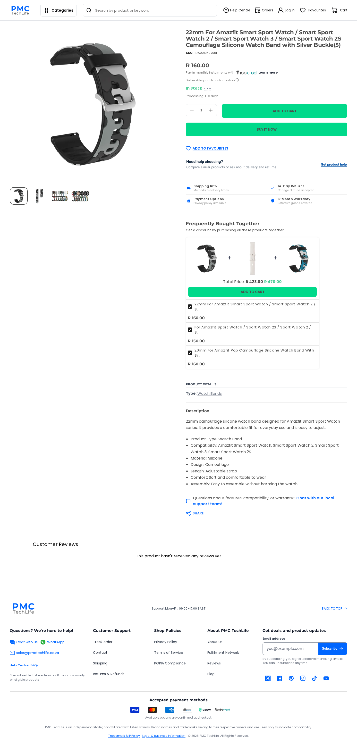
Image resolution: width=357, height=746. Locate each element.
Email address (274, 639)
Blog (210, 673)
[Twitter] (268, 678)
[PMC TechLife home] (23, 608)
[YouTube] (326, 678)
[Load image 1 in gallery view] (19, 196)
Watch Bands (209, 393)
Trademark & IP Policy (124, 736)
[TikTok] (314, 678)
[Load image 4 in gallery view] (80, 196)
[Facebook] (279, 678)
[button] (264, 513)
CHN (207, 88)
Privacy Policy (165, 641)
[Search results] (89, 10)
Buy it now (267, 129)
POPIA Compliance (170, 663)
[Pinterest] (291, 678)
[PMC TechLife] (21, 10)
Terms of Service (168, 652)
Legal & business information (164, 736)
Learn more (268, 72)
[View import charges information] (237, 80)
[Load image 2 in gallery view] (39, 196)
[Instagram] (303, 678)
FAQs (35, 665)
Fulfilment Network (223, 652)
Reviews (214, 663)
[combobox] (149, 10)
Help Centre (19, 665)
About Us (214, 641)
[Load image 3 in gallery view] (60, 196)
